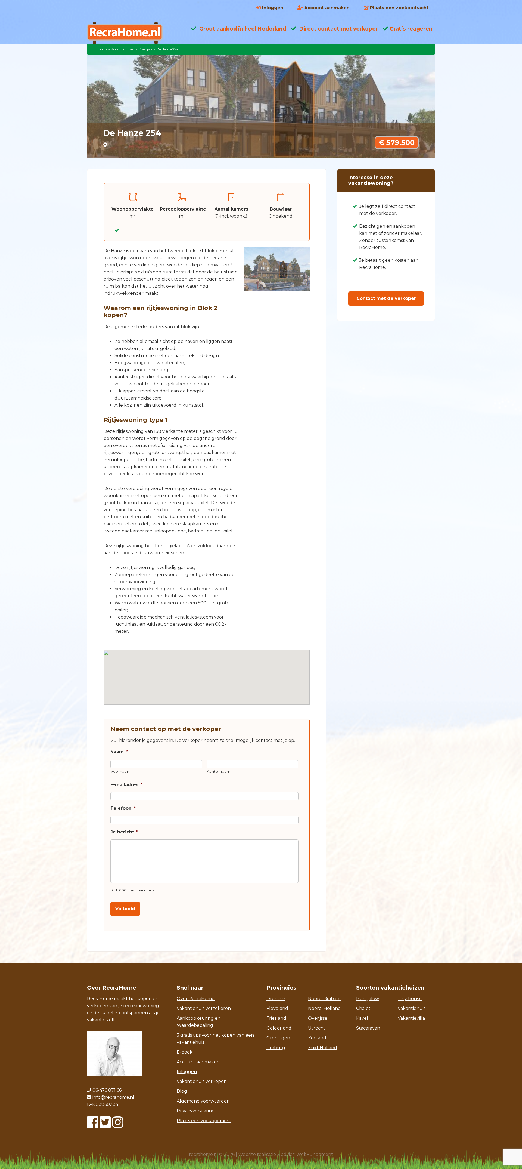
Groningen (278, 1037)
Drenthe (275, 998)
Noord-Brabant (324, 998)
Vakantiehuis (411, 1008)
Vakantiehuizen (123, 49)
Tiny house (410, 998)
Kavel (362, 1018)
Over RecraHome (196, 998)
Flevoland (277, 1008)
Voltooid (125, 908)
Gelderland (278, 1028)
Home (102, 49)
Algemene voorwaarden (203, 1101)
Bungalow (367, 998)
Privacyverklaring (196, 1110)
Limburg (275, 1047)
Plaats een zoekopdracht (204, 1120)
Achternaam (219, 771)
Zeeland (317, 1037)
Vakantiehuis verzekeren (204, 1008)
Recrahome (130, 33)
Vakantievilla (411, 1018)
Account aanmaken (198, 1061)
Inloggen (187, 1071)
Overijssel (145, 49)
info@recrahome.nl (113, 1097)
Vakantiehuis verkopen (202, 1081)
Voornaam (120, 771)
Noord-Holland (324, 1008)
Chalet (363, 1008)
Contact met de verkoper (386, 298)
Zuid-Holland (322, 1047)
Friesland (276, 1018)
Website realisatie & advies (266, 1154)
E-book (184, 1052)
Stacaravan (368, 1028)
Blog (182, 1091)
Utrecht (316, 1028)
